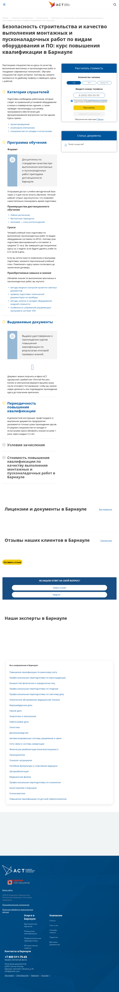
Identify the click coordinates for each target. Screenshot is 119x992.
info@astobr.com (12, 971)
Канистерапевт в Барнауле (23, 788)
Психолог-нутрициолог (20, 760)
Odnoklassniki (22, 975)
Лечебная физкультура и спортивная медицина (33, 765)
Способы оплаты (53, 931)
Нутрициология (17, 754)
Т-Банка (100, 119)
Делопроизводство (18, 732)
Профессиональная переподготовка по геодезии (33, 688)
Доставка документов (54, 943)
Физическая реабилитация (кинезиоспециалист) (33, 749)
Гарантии (53, 937)
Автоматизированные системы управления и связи (35, 738)
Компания (55, 915)
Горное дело (15, 710)
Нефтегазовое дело (19, 721)
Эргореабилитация (19, 771)
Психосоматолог (17, 793)
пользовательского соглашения (97, 100)
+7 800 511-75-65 (16, 957)
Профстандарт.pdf (76, 144)
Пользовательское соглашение (15, 905)
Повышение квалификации (30, 932)
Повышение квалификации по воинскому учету (33, 672)
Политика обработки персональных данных (17, 910)
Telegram (35, 975)
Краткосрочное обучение (30, 925)
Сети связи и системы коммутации (26, 743)
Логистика (14, 727)
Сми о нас (53, 925)
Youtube (44, 975)
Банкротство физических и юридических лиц (32, 683)
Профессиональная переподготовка (32, 939)
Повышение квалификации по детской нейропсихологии (38, 799)
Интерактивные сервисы (31, 946)
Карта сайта (7, 890)
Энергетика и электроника (22, 716)
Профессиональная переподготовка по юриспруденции (37, 677)
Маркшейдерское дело (20, 705)
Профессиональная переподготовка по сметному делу (36, 694)
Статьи (52, 920)
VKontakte (9, 975)
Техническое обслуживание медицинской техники (34, 699)
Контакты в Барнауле (18, 951)
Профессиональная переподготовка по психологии (35, 782)
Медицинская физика (20, 777)
